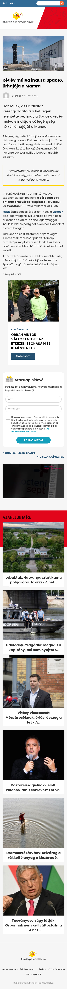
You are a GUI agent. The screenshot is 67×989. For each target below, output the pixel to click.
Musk (6, 212)
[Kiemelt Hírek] (20, 18)
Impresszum (9, 969)
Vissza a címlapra (52, 457)
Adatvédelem (27, 969)
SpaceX (58, 212)
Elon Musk (9, 453)
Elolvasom (23, 356)
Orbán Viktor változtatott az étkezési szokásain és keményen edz (30, 341)
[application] (33, 481)
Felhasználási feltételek (52, 969)
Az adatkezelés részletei (30, 430)
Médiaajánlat (33, 974)
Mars (21, 453)
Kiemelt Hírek (30, 95)
